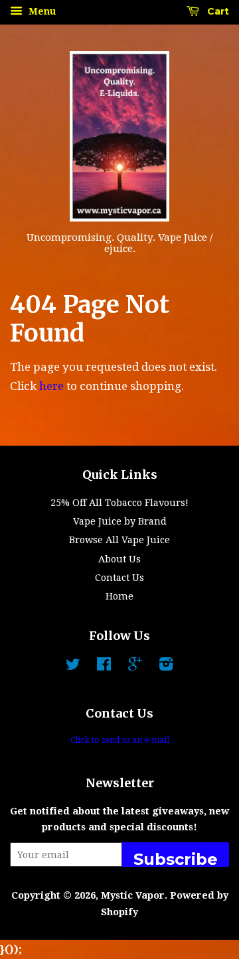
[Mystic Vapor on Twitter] (73, 666)
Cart (216, 11)
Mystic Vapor (133, 895)
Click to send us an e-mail (119, 740)
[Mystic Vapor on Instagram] (166, 666)
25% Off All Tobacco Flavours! (119, 502)
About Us (119, 559)
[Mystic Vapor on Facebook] (104, 666)
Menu (41, 11)
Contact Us (119, 577)
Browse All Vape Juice (119, 540)
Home (119, 596)
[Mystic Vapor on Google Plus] (135, 666)
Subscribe (175, 858)
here (51, 386)
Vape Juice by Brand (120, 521)
